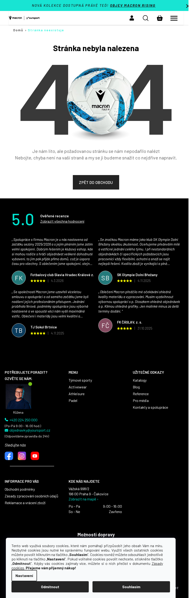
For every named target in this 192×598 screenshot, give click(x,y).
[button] (132, 18)
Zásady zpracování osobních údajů (31, 496)
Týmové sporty (80, 380)
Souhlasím (131, 586)
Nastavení (24, 575)
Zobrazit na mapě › (83, 499)
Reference (141, 394)
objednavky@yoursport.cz (29, 430)
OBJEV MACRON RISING (133, 5)
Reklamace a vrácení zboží (25, 503)
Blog (136, 387)
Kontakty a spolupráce (150, 407)
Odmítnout (50, 586)
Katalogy (140, 380)
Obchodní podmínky (20, 489)
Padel (73, 400)
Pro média (141, 400)
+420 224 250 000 (23, 420)
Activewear (78, 387)
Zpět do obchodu (96, 182)
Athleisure (77, 394)
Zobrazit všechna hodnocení (62, 221)
